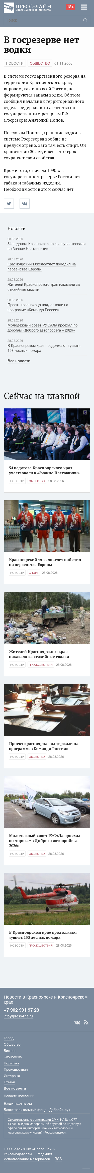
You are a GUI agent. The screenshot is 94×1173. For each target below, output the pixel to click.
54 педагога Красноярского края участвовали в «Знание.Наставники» (46, 246)
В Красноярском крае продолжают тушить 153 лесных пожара (44, 348)
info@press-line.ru (18, 1015)
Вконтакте (77, 1022)
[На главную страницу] (27, 7)
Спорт (34, 573)
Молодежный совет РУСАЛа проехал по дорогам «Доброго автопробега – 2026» (42, 327)
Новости (15, 63)
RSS (86, 1022)
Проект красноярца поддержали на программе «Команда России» (38, 307)
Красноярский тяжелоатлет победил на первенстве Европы (42, 266)
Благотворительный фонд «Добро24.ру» (37, 1109)
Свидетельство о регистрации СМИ (33, 1119)
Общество (40, 63)
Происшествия (41, 665)
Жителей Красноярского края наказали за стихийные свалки (44, 286)
